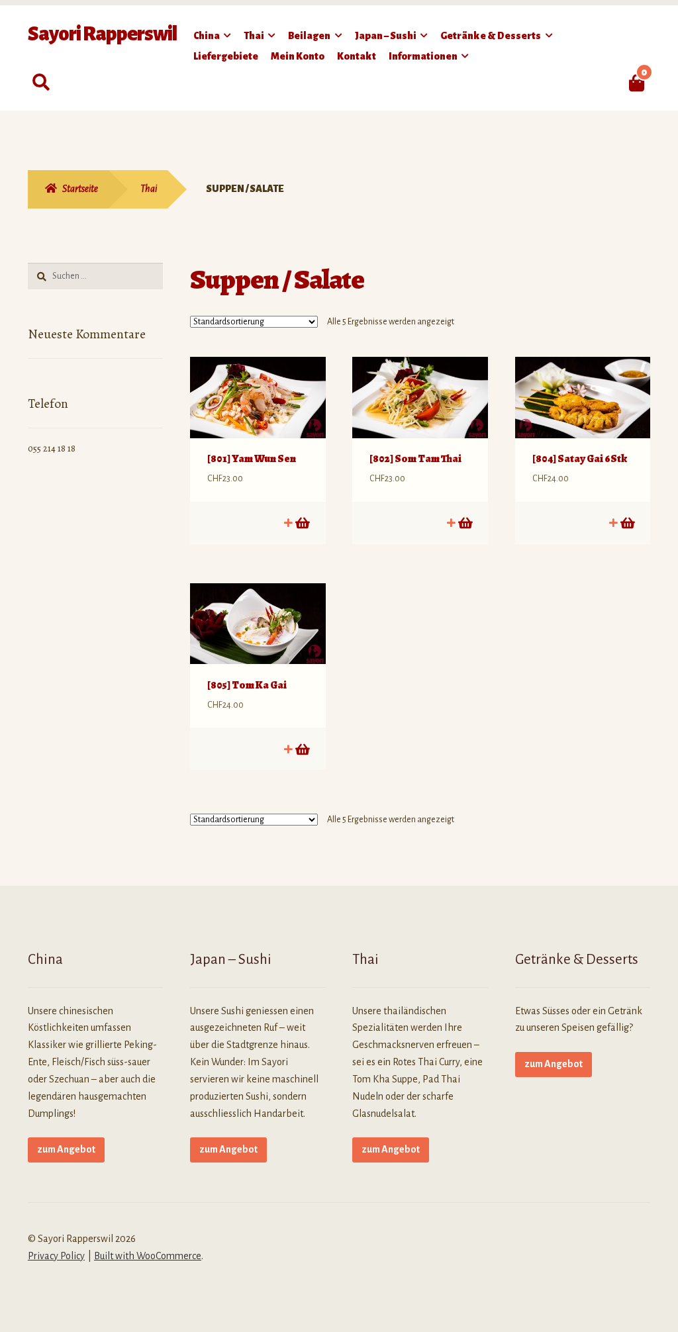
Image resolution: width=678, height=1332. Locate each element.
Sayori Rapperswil (102, 33)
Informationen (423, 56)
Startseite (80, 188)
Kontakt (356, 56)
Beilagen (309, 35)
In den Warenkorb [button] (301, 522)
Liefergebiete (225, 56)
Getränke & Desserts (490, 35)
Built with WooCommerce (147, 1256)
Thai (254, 35)
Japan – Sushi (385, 35)
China (206, 35)
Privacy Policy (56, 1256)
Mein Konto (297, 56)
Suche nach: (40, 83)
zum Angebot (66, 1149)
